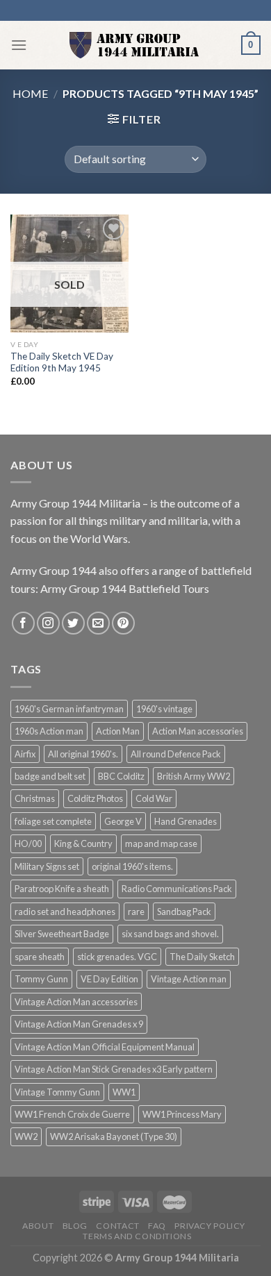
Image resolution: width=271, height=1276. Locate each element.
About (38, 1225)
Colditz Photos (95, 798)
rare (136, 911)
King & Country (83, 843)
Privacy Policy (209, 1225)
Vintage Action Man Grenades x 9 (79, 1024)
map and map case (161, 843)
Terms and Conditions (137, 1236)
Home (30, 93)
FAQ (157, 1225)
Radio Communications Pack (177, 888)
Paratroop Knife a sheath (62, 888)
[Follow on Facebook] (23, 623)
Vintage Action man (189, 978)
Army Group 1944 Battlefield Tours (124, 588)
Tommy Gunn (41, 978)
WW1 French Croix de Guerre (72, 1114)
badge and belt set (50, 776)
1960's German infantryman (69, 708)
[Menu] (18, 45)
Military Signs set (47, 866)
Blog (75, 1225)
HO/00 (28, 843)
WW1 (124, 1092)
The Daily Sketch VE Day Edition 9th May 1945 (61, 362)
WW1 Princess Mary (182, 1114)
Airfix (25, 753)
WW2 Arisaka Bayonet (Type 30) (113, 1136)
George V (123, 821)
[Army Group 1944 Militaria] (134, 45)
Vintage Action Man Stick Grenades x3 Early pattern (114, 1069)
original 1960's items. (132, 866)
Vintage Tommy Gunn (57, 1092)
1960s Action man (49, 731)
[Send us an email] (98, 623)
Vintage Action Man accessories (76, 1001)
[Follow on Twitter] (73, 623)
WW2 (26, 1136)
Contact (117, 1225)
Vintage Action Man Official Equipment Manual (105, 1046)
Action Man (118, 731)
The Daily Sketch (202, 956)
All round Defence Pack (176, 753)
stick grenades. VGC (117, 956)
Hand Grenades (185, 821)
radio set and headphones (65, 911)
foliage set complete (53, 821)
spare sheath (40, 956)
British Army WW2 (193, 776)
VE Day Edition (109, 978)
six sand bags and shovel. (170, 933)
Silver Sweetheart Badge (62, 933)
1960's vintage (164, 708)
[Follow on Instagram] (48, 623)
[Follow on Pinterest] (123, 623)
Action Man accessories (197, 731)
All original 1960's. (83, 753)
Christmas (35, 798)
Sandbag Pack (184, 911)
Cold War (154, 798)
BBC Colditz (121, 776)
